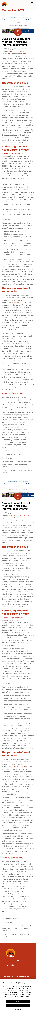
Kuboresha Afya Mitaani (11, 153)
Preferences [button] (26, 996)
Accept (18, 1001)
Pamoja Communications (19, 51)
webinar (26, 54)
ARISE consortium (19, 302)
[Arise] (4, 5)
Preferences (18, 1009)
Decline (18, 1005)
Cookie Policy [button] (14, 994)
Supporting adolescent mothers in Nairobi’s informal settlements (16, 41)
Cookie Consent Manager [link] (9, 982)
